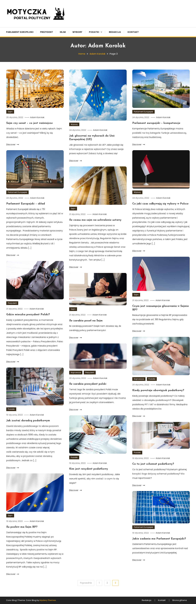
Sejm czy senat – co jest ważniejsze (29, 123)
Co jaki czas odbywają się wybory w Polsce (160, 203)
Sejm (63, 32)
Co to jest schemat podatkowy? (153, 464)
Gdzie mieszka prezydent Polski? (28, 314)
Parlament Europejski (19, 32)
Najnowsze (139, 379)
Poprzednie (86, 582)
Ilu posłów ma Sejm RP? (21, 527)
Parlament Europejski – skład (25, 203)
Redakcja (115, 32)
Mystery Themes (48, 600)
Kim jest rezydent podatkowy (88, 469)
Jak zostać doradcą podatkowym (28, 420)
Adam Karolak (37, 117)
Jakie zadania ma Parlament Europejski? (159, 538)
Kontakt (133, 32)
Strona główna (179, 600)
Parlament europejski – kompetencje (156, 123)
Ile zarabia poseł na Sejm (86, 320)
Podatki (94, 32)
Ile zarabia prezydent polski (87, 384)
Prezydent (46, 32)
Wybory (77, 32)
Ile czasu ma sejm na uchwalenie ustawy (95, 220)
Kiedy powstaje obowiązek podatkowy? (158, 390)
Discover (11, 144)
